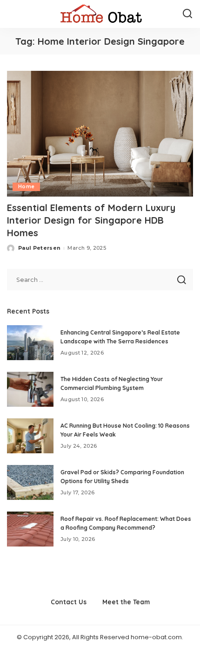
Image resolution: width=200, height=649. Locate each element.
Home (26, 187)
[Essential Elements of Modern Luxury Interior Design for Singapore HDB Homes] (100, 134)
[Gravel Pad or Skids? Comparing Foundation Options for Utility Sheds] (30, 482)
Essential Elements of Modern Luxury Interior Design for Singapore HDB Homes (91, 220)
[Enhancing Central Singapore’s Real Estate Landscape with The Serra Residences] (30, 342)
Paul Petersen (39, 248)
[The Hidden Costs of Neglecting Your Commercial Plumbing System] (30, 389)
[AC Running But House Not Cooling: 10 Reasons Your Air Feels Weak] (30, 435)
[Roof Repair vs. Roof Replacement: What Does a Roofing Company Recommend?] (30, 529)
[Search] (187, 14)
